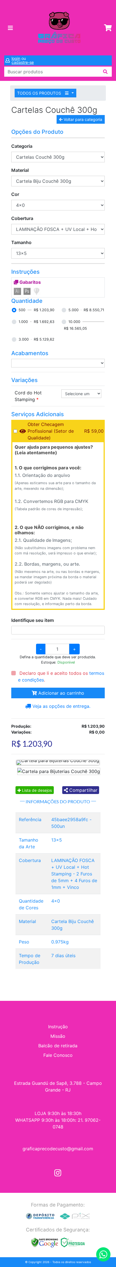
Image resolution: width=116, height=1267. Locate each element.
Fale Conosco (58, 1055)
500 (22, 310)
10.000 (74, 322)
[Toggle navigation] (10, 28)
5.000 (73, 310)
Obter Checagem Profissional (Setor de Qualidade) (51, 431)
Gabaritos (29, 282)
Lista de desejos (36, 790)
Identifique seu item (32, 620)
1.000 (23, 322)
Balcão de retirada (57, 1045)
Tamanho (21, 242)
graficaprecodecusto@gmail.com (58, 1148)
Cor (15, 194)
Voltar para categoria (82, 119)
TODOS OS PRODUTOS (39, 93)
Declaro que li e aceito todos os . (61, 676)
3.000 (24, 339)
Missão (57, 1036)
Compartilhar (82, 790)
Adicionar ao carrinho (60, 693)
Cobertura (22, 218)
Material (20, 170)
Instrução (58, 1026)
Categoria (21, 146)
